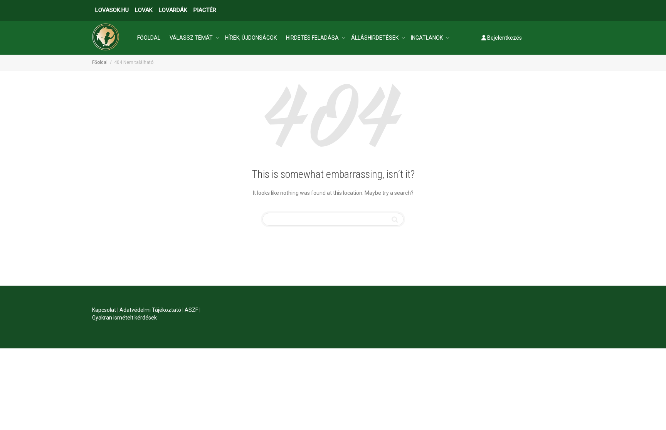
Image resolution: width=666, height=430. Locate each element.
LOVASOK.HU (112, 10)
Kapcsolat (104, 310)
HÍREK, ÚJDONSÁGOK (251, 38)
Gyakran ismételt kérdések (124, 318)
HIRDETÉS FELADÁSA (313, 38)
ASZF (191, 310)
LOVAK (144, 10)
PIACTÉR (204, 10)
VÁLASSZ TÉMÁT (192, 38)
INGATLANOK (427, 38)
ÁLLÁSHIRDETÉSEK (375, 38)
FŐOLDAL (148, 38)
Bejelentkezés (504, 38)
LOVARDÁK (173, 10)
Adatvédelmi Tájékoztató (150, 310)
